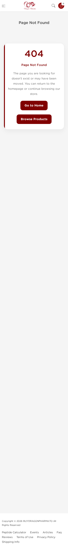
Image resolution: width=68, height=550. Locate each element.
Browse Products (34, 119)
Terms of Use (24, 537)
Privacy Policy (46, 537)
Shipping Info (10, 542)
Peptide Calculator (14, 532)
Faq (59, 532)
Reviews (7, 537)
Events (34, 532)
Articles (48, 532)
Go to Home (34, 105)
